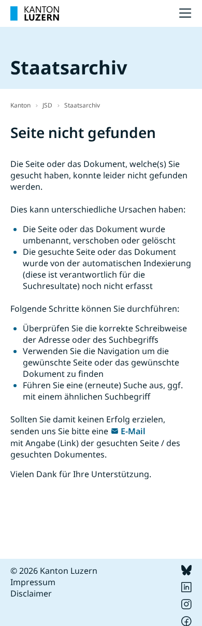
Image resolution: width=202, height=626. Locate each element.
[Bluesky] (186, 572)
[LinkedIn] (186, 589)
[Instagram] (186, 606)
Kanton (20, 105)
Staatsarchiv (82, 105)
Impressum (32, 582)
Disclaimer (31, 593)
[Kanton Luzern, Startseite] (34, 13)
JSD (47, 105)
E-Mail (133, 431)
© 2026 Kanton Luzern (53, 570)
